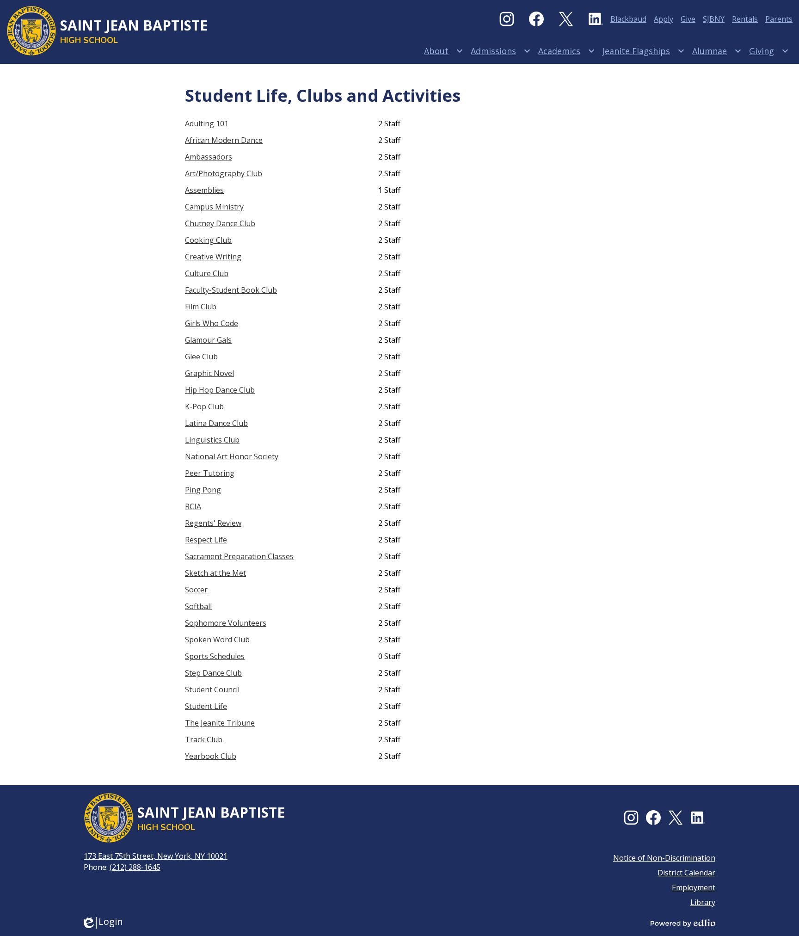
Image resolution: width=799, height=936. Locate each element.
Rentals (745, 19)
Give (688, 19)
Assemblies (204, 190)
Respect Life (206, 539)
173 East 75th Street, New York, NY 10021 (155, 856)
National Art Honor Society (231, 456)
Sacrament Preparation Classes (239, 556)
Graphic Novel (209, 373)
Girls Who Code (211, 323)
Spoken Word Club (217, 639)
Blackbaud (628, 19)
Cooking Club (208, 240)
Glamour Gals (208, 340)
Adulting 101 (206, 123)
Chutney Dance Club (220, 223)
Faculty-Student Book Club (231, 290)
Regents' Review (213, 523)
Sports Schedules (215, 656)
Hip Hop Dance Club (220, 389)
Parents (779, 19)
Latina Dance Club (216, 423)
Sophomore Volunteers (225, 623)
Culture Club (206, 273)
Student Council (212, 689)
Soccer (196, 589)
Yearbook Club (210, 756)
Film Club (200, 306)
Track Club (203, 739)
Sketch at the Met (215, 573)
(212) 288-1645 (135, 867)
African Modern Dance (224, 140)
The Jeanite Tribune (220, 722)
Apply (663, 19)
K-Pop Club (204, 406)
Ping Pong (203, 489)
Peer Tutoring (209, 473)
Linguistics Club (212, 439)
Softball (198, 606)
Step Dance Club (213, 672)
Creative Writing (213, 256)
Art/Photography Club (223, 173)
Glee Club (201, 356)
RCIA (193, 506)
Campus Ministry (214, 206)
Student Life (206, 706)
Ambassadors (208, 156)
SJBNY (714, 19)
